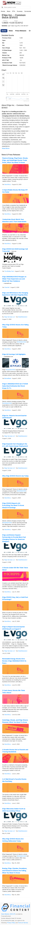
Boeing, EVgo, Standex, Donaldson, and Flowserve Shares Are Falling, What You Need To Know (14, 870)
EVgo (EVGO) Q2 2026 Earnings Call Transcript (15, 250)
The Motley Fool (9, 271)
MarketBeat (7, 378)
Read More (5, 148)
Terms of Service (23, 922)
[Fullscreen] (3, 81)
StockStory (7, 184)
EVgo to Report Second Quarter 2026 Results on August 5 (13, 628)
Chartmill (6, 287)
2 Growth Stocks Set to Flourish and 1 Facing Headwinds (15, 751)
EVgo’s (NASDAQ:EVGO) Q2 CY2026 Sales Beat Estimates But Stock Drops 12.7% (15, 386)
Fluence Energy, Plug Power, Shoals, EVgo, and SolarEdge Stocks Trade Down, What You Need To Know (15, 160)
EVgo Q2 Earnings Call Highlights (14, 355)
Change (16, 20)
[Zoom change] (3, 77)
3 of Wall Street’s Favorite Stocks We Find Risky (14, 780)
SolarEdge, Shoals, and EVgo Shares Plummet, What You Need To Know (15, 721)
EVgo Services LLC (9, 317)
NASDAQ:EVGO (21, 342)
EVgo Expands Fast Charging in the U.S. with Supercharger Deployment (15, 445)
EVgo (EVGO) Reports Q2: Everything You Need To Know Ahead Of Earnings (13, 505)
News (8, 11)
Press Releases (20, 31)
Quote (4, 31)
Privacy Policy (11, 922)
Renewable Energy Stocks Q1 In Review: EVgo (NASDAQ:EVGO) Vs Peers (14, 661)
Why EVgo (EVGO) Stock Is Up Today (15, 476)
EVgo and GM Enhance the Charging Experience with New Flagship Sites (15, 294)
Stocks (3, 11)
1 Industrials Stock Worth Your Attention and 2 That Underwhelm (14, 220)
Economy (19, 11)
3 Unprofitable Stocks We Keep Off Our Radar (15, 191)
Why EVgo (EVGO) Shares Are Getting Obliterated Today (13, 840)
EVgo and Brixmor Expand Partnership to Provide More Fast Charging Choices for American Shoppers (14, 538)
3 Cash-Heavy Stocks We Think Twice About (13, 692)
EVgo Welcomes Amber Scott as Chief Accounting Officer (13, 810)
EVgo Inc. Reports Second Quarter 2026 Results (14, 417)
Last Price (5, 20)
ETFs (13, 11)
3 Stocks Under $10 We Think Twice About (15, 569)
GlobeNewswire (22, 317)
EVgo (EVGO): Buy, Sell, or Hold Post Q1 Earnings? (15, 598)
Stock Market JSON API (8, 914)
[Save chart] (3, 85)
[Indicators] (3, 74)
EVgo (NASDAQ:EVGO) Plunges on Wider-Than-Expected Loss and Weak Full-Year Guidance (14, 280)
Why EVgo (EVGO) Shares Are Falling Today (15, 326)
